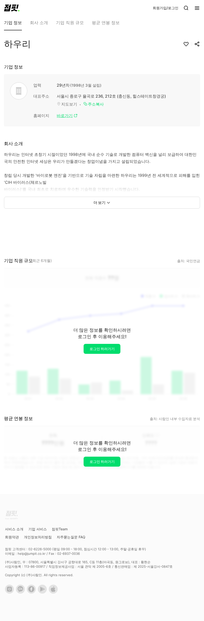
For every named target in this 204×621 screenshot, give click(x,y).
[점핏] (11, 7)
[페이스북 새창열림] (32, 592)
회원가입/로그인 (165, 8)
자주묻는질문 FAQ (71, 537)
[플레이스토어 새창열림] (43, 592)
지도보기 (69, 104)
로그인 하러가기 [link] (102, 349)
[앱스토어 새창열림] (54, 592)
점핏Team (60, 529)
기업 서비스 (37, 529)
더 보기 (99, 202)
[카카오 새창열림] (21, 592)
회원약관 (12, 537)
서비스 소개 (14, 529)
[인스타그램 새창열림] (10, 592)
